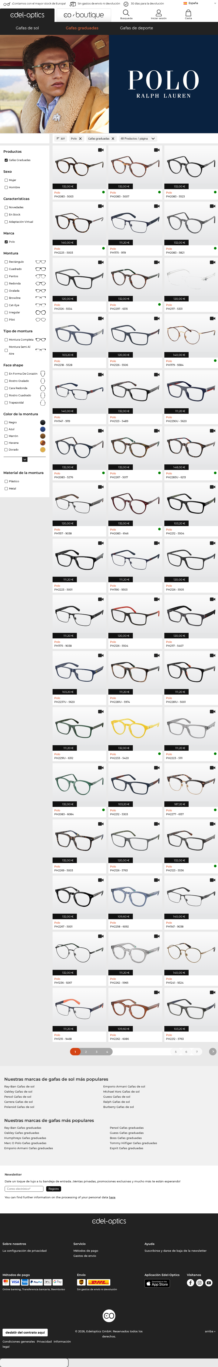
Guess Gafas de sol (116, 1096)
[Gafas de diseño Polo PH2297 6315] (135, 277)
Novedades (16, 207)
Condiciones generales (19, 1341)
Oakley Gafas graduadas (21, 1132)
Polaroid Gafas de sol (19, 1107)
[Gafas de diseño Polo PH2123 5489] (135, 389)
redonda (15, 283)
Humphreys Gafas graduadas (25, 1138)
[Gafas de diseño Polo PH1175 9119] (135, 221)
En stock (14, 214)
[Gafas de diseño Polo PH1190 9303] (135, 558)
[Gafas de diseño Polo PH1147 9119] (79, 389)
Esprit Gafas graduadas (126, 1148)
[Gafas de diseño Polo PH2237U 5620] (79, 670)
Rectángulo (16, 261)
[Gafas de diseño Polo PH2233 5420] (135, 726)
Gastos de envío (84, 1255)
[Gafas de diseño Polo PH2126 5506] (135, 333)
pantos (13, 276)
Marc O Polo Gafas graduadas (25, 1143)
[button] (27, 15)
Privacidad (44, 1341)
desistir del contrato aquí (25, 1332)
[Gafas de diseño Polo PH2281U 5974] (135, 670)
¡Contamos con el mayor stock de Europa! (39, 3)
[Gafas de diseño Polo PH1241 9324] (191, 951)
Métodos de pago (85, 1250)
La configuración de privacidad (25, 1250)
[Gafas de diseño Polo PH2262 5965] (135, 951)
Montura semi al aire (19, 350)
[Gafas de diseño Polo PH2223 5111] (191, 726)
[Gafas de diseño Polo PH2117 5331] (191, 277)
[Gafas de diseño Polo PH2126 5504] (135, 614)
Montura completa (21, 339)
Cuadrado (15, 269)
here (112, 1197)
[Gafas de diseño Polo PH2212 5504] (191, 502)
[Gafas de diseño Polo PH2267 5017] (135, 445)
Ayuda (150, 1244)
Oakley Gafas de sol (18, 1091)
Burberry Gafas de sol (118, 1107)
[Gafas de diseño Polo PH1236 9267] (79, 951)
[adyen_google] (58, 1282)
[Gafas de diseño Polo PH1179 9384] (191, 333)
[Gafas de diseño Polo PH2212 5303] (135, 782)
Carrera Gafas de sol (18, 1101)
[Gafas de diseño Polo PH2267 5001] (79, 895)
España (193, 3)
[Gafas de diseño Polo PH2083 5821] (191, 221)
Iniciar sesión (158, 18)
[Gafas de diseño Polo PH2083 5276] (79, 445)
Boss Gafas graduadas (126, 1138)
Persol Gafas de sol (17, 1096)
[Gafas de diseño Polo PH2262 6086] (135, 1007)
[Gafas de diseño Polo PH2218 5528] (79, 333)
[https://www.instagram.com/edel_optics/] (199, 1283)
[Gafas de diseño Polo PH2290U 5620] (191, 389)
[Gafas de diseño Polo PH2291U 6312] (79, 726)
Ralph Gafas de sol (116, 1101)
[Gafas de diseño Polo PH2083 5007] (135, 165)
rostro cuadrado (20, 395)
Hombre (14, 187)
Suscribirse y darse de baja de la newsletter (176, 1250)
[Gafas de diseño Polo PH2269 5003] (79, 839)
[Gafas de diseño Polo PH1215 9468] (79, 1007)
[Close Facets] (24, 138)
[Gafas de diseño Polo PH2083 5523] (191, 165)
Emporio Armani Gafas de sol (124, 1086)
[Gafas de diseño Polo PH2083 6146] (135, 502)
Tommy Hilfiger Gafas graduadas (133, 1143)
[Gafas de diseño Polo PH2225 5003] (79, 221)
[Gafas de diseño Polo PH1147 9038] (191, 895)
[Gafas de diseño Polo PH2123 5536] (191, 839)
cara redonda (18, 388)
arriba (209, 1331)
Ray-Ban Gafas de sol (19, 1086)
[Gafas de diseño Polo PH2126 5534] (79, 277)
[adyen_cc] (6, 1282)
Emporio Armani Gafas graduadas (28, 1148)
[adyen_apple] (48, 1282)
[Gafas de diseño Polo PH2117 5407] (191, 614)
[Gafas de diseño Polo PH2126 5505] (191, 558)
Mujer (12, 180)
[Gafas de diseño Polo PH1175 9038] (79, 614)
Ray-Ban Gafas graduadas (22, 1127)
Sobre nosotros (14, 1244)
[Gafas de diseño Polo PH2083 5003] (79, 165)
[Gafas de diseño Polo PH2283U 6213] (191, 445)
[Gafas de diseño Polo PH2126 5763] (135, 839)
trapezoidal (16, 402)
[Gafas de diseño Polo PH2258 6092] (135, 895)
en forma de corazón (23, 373)
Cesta (188, 18)
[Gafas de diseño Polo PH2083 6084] (79, 782)
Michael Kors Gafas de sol (121, 1091)
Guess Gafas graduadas (127, 1132)
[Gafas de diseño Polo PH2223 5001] (79, 558)
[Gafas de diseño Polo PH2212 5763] (191, 1007)
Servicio (79, 1244)
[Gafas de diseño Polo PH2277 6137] (191, 782)
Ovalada (14, 290)
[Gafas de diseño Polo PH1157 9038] (79, 502)
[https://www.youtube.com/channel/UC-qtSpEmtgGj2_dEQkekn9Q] (208, 1283)
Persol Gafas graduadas (127, 1127)
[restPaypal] (36, 1282)
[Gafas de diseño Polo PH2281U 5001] (191, 670)
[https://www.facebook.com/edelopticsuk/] (190, 1283)
